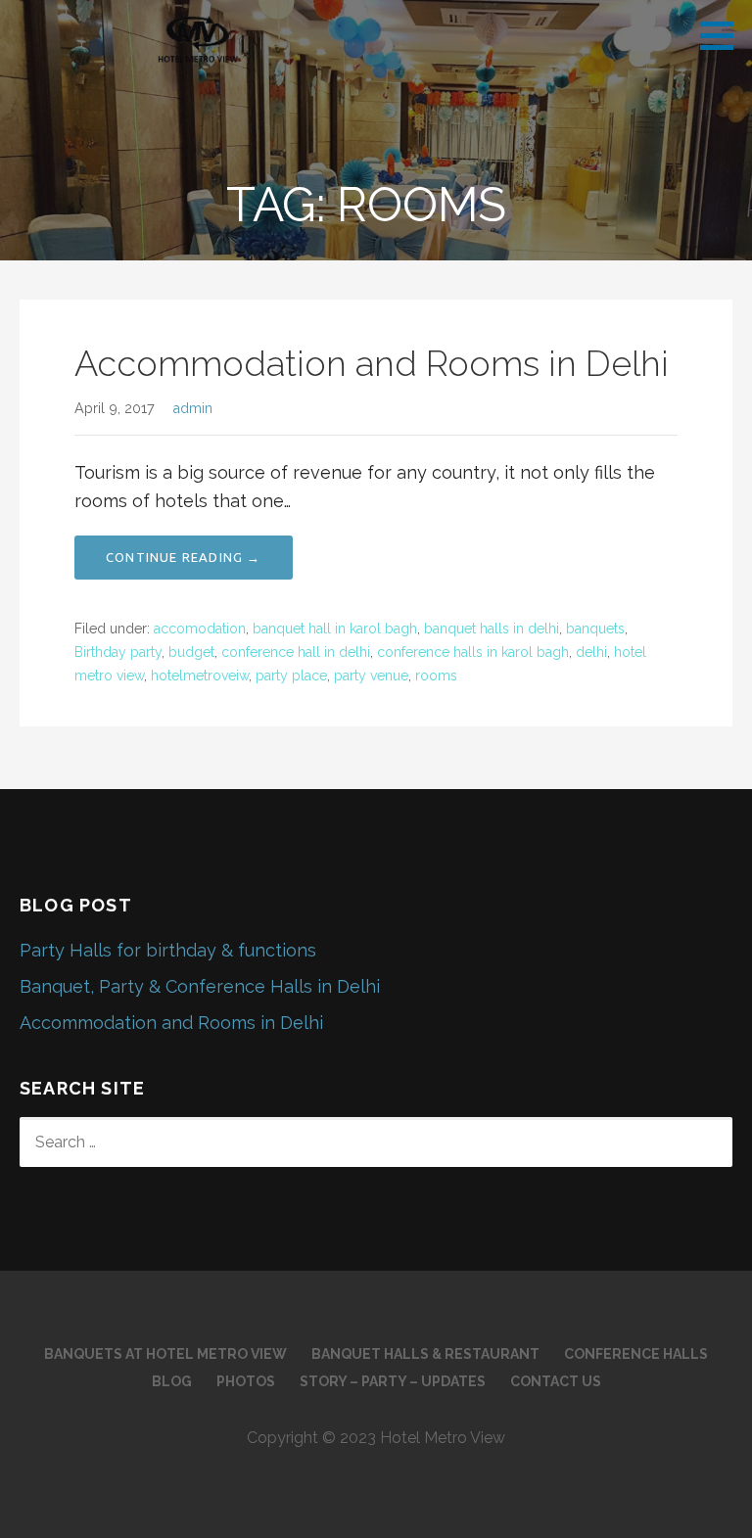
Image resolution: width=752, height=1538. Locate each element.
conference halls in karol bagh (473, 652)
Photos (245, 1381)
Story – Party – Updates (393, 1381)
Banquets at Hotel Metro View (165, 1354)
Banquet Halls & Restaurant (425, 1354)
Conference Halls (636, 1354)
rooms (436, 675)
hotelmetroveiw (200, 675)
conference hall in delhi (295, 652)
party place (291, 675)
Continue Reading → (183, 557)
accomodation (200, 628)
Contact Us (555, 1381)
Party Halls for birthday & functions (168, 950)
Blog (172, 1381)
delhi (591, 652)
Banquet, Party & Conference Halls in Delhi (200, 986)
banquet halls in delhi (491, 628)
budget (191, 652)
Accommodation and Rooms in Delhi (371, 363)
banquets (595, 628)
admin (192, 407)
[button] (723, 35)
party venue (371, 675)
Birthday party (118, 652)
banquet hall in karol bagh (335, 628)
